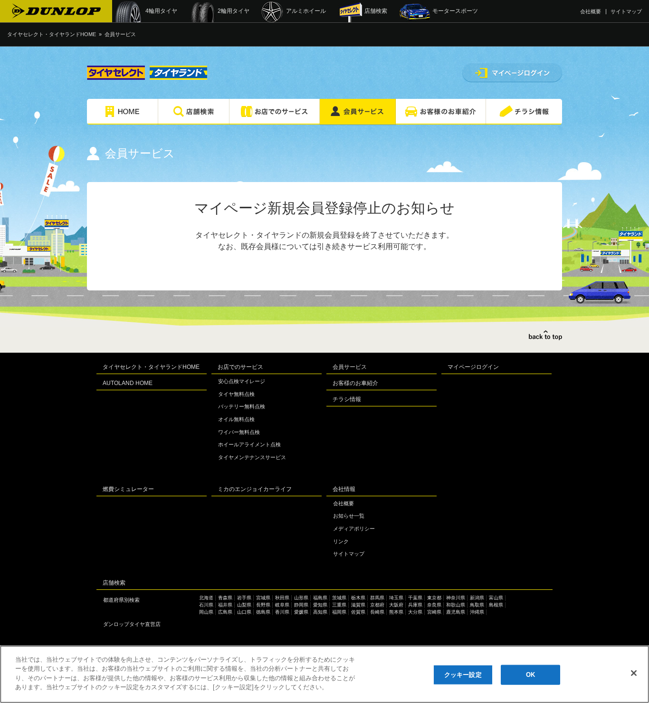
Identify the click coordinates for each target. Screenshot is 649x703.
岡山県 (206, 612)
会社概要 (590, 11)
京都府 (377, 604)
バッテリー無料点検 (241, 406)
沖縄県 (477, 612)
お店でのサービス (240, 367)
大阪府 (396, 604)
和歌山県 (455, 604)
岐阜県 (282, 604)
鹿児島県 (455, 612)
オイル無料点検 (236, 419)
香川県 (282, 612)
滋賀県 (358, 604)
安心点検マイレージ (241, 381)
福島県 (320, 597)
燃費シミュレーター (128, 489)
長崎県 (377, 612)
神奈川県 (455, 597)
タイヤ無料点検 (236, 394)
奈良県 (434, 604)
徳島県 (263, 612)
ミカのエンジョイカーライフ (255, 489)
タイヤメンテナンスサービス (252, 457)
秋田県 (282, 597)
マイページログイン (473, 367)
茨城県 (339, 597)
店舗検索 (114, 582)
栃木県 (358, 597)
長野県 (263, 604)
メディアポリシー (354, 528)
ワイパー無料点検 (239, 432)
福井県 (225, 604)
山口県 (244, 612)
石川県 (206, 604)
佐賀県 (358, 612)
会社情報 (344, 489)
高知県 (320, 612)
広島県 (225, 612)
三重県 (339, 604)
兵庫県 (415, 604)
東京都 (434, 597)
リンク (341, 541)
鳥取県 (477, 604)
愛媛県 (301, 612)
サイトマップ (626, 11)
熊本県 (396, 612)
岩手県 (244, 597)
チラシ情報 (347, 399)
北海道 (206, 597)
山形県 (301, 597)
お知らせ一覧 (348, 516)
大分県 (415, 612)
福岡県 (339, 612)
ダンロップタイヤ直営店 (132, 624)
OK (530, 674)
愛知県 (320, 604)
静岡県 (301, 604)
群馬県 (377, 597)
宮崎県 (434, 612)
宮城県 (263, 597)
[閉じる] (633, 673)
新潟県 (477, 597)
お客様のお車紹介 (355, 383)
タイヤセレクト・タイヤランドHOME (51, 34)
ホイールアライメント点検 (249, 444)
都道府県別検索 (121, 600)
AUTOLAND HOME (128, 383)
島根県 (496, 604)
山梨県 (244, 604)
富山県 (496, 597)
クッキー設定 (463, 674)
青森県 (225, 597)
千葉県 (415, 597)
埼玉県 (396, 597)
